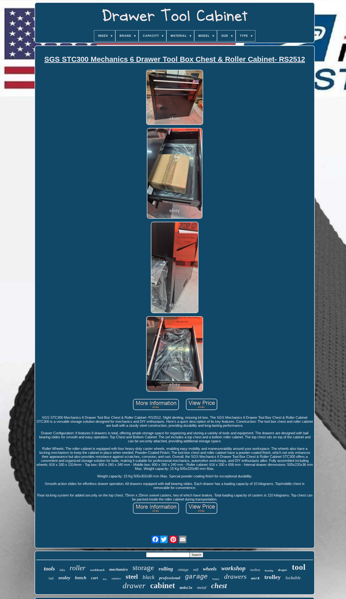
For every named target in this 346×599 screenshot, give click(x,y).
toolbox (255, 570)
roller (77, 568)
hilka (62, 570)
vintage (183, 570)
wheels (210, 569)
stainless (116, 578)
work (255, 578)
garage (196, 576)
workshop (233, 568)
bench (80, 577)
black (148, 577)
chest (219, 585)
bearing (269, 570)
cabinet (162, 585)
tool (299, 567)
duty (105, 579)
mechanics (118, 569)
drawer (134, 585)
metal (201, 587)
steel (132, 576)
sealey (64, 577)
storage (143, 567)
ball (51, 578)
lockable (293, 577)
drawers (235, 576)
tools (49, 569)
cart (94, 578)
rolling (166, 569)
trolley (272, 577)
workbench (97, 570)
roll (195, 570)
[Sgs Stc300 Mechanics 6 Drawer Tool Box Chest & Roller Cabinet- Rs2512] (175, 98)
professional (169, 578)
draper (282, 570)
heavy (215, 579)
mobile (186, 588)
